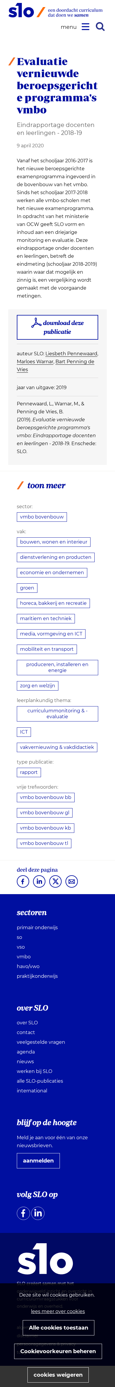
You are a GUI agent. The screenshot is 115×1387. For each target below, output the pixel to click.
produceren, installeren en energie (57, 667)
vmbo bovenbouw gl (44, 812)
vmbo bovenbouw (42, 517)
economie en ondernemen (52, 572)
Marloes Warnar (35, 361)
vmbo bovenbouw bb (45, 797)
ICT (24, 732)
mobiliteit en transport (47, 649)
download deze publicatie (63, 327)
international (32, 1091)
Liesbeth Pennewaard (71, 353)
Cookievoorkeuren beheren (58, 1351)
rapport (29, 772)
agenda (26, 1052)
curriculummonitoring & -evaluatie (57, 713)
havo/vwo (28, 966)
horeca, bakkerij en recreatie (53, 603)
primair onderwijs (37, 927)
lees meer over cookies (58, 1311)
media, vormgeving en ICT (51, 634)
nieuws (25, 1061)
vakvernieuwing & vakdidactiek (57, 747)
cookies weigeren (58, 1375)
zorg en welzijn (37, 685)
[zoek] (100, 26)
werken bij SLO (34, 1071)
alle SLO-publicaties (40, 1081)
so (19, 937)
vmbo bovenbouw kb (45, 828)
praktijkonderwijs (37, 976)
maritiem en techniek (46, 618)
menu (69, 27)
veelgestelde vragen (41, 1042)
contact (26, 1032)
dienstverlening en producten (55, 557)
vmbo (24, 957)
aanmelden (40, 1162)
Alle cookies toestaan (58, 1328)
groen (27, 588)
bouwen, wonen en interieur (53, 542)
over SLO (27, 1023)
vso (21, 947)
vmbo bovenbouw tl (44, 843)
